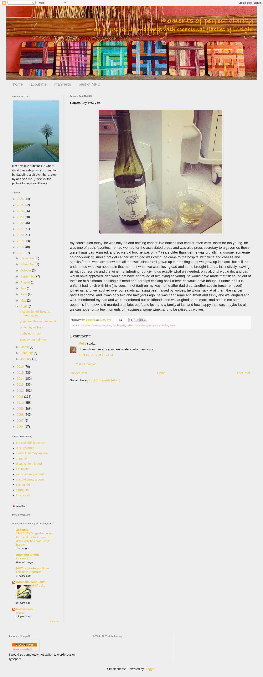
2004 (20, 426)
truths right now (30, 333)
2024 (20, 211)
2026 (20, 199)
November (27, 264)
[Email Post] (120, 319)
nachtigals (119, 325)
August (25, 282)
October (26, 270)
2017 (20, 253)
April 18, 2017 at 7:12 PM (96, 355)
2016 (20, 366)
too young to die (158, 325)
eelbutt (20, 612)
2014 (20, 378)
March (25, 347)
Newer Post (79, 373)
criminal (21, 458)
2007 (20, 420)
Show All (53, 621)
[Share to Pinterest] (145, 320)
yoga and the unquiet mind (38, 321)
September (28, 276)
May (23, 300)
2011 (20, 396)
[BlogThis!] (134, 320)
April (24, 306)
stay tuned (23, 484)
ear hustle (22, 469)
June (24, 294)
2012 (20, 390)
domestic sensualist (30, 582)
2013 (20, 384)
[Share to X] (138, 320)
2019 (20, 241)
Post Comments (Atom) (104, 380)
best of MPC (89, 84)
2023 (20, 217)
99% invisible (25, 448)
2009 (20, 408)
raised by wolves (137, 325)
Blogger (150, 669)
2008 (20, 414)
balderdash (24, 609)
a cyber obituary (91, 325)
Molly (82, 343)
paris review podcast (30, 474)
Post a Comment (86, 364)
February (27, 353)
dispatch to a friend (29, 463)
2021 (20, 229)
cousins (106, 325)
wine (172, 325)
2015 (20, 372)
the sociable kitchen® (30, 442)
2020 (20, 235)
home (18, 84)
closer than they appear (32, 453)
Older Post (242, 373)
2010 (20, 402)
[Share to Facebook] (141, 320)
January (26, 359)
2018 (20, 247)
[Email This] (130, 320)
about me (38, 84)
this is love (23, 495)
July (23, 288)
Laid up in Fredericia (28, 571)
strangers (22, 490)
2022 (20, 223)
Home (161, 373)
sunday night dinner (33, 339)
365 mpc (22, 529)
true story (22, 558)
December (27, 258)
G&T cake (38, 585)
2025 (20, 205)
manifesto (62, 84)
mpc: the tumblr (27, 554)
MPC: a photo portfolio (32, 568)
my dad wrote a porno (30, 479)
